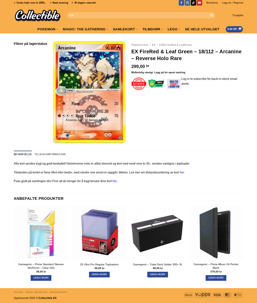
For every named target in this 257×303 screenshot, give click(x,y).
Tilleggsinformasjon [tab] (50, 154)
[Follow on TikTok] (193, 3)
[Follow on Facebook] (181, 3)
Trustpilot (237, 15)
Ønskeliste (212, 2)
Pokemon (46, 29)
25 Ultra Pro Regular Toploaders (99, 264)
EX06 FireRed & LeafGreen (175, 45)
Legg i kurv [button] (41, 278)
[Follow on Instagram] (187, 3)
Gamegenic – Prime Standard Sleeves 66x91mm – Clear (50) (41, 266)
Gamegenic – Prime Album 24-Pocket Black (216, 266)
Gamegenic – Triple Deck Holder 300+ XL (157, 264)
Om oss (18, 292)
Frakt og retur (36, 292)
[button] (232, 2)
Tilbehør (151, 29)
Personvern (58, 292)
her (182, 172)
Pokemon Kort (139, 45)
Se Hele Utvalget (202, 29)
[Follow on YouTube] (199, 3)
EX (153, 45)
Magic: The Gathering (84, 29)
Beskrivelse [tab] (23, 154)
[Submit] (212, 15)
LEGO (172, 29)
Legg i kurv (157, 274)
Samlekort (124, 29)
